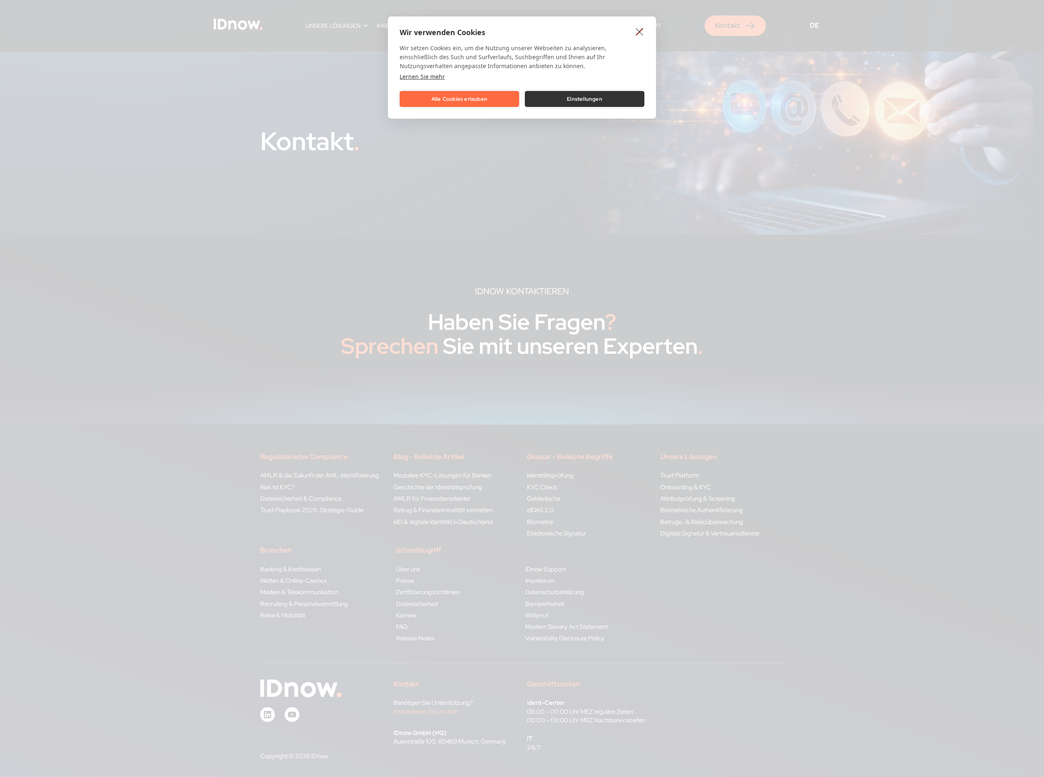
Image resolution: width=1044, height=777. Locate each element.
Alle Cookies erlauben (459, 98)
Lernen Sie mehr (422, 76)
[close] (639, 31)
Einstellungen (584, 98)
